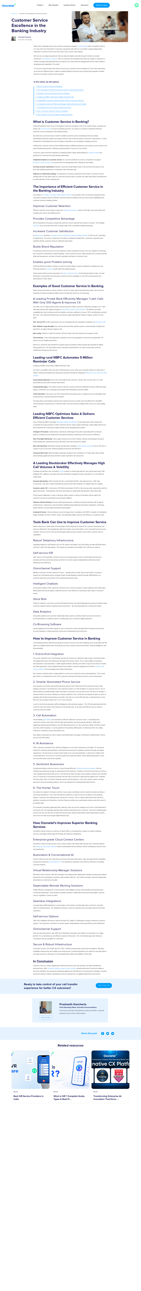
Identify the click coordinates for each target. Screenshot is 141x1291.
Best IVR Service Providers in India (28, 1097)
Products (40, 5)
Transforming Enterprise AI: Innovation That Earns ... (107, 1097)
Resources (84, 5)
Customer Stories (69, 5)
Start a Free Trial (103, 985)
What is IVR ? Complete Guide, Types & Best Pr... (69, 1097)
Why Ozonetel (53, 5)
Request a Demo (101, 5)
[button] (46, 1017)
